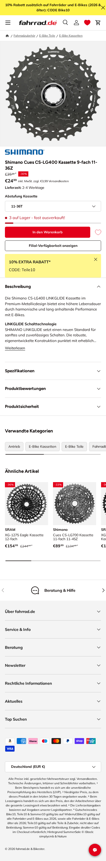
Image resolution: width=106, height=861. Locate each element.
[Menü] (7, 22)
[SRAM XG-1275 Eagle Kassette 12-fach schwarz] (26, 503)
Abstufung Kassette (21, 196)
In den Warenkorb (48, 232)
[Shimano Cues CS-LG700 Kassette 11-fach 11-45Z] (74, 503)
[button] (87, 22)
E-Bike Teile (47, 35)
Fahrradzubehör (24, 35)
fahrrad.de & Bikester (30, 849)
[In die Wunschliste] (95, 232)
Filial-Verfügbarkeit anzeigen (53, 245)
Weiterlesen (15, 348)
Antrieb (14, 446)
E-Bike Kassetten (71, 35)
